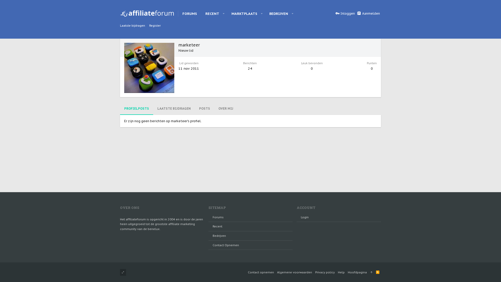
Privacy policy (325, 272)
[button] (223, 13)
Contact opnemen (226, 245)
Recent (217, 226)
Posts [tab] (204, 108)
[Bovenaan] (371, 272)
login (305, 217)
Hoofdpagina (357, 272)
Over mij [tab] (225, 108)
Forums (218, 217)
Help (341, 272)
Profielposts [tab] (136, 108)
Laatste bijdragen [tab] (174, 108)
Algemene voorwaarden (294, 272)
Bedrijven (219, 236)
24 (250, 68)
